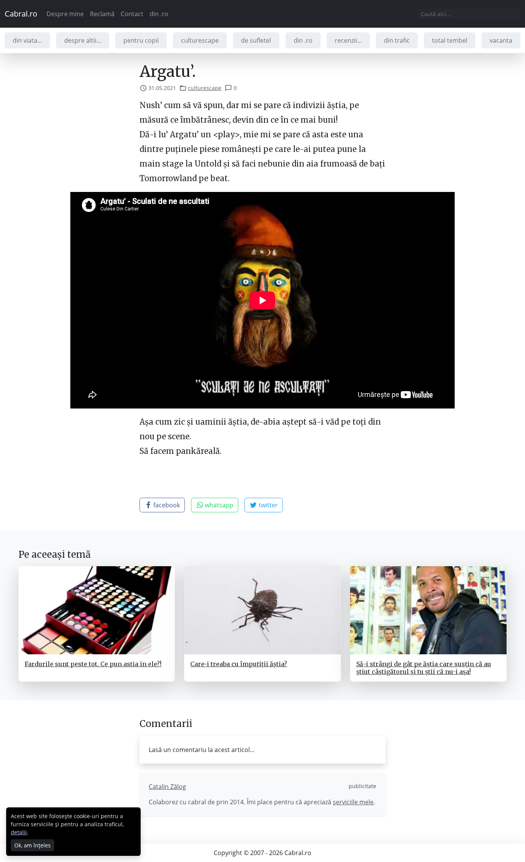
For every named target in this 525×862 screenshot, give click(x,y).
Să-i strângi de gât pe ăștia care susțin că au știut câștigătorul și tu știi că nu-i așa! (423, 667)
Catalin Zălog (167, 786)
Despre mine (65, 14)
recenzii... (348, 40)
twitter (267, 505)
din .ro (159, 14)
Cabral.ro (21, 13)
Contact (132, 14)
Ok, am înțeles (32, 845)
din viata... (27, 40)
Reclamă (102, 14)
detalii (19, 832)
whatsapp (218, 505)
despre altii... (82, 40)
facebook (166, 505)
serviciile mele (353, 802)
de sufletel (256, 40)
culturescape (200, 40)
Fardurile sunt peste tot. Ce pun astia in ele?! (93, 664)
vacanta (501, 40)
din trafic (397, 40)
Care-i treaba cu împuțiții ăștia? (238, 664)
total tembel (449, 40)
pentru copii (141, 40)
